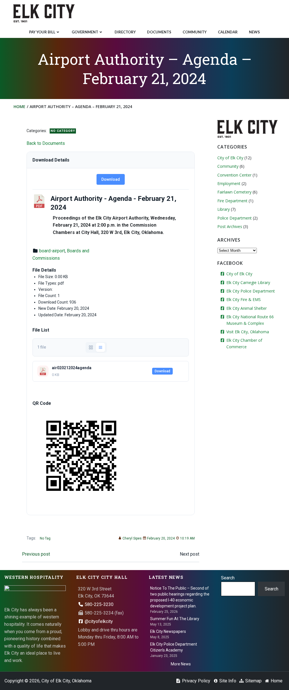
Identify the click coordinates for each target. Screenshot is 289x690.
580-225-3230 (98, 604)
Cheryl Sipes (132, 538)
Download (110, 179)
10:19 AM (187, 538)
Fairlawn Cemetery (234, 192)
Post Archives (229, 226)
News (254, 32)
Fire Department (232, 200)
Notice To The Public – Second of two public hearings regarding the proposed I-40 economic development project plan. (179, 597)
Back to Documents (46, 143)
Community (195, 32)
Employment (228, 183)
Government (85, 32)
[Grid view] (90, 347)
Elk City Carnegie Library (248, 282)
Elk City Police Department (250, 291)
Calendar (228, 32)
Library (223, 209)
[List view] (100, 347)
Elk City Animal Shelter (246, 308)
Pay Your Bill (42, 32)
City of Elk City (230, 157)
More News (181, 664)
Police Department (234, 218)
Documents (159, 32)
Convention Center (234, 175)
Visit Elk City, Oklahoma (247, 331)
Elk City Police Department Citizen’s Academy (173, 647)
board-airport (52, 250)
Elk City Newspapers (168, 631)
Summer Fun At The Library (174, 618)
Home (19, 106)
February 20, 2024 (161, 538)
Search (228, 578)
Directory (125, 32)
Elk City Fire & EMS (243, 299)
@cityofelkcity (98, 621)
